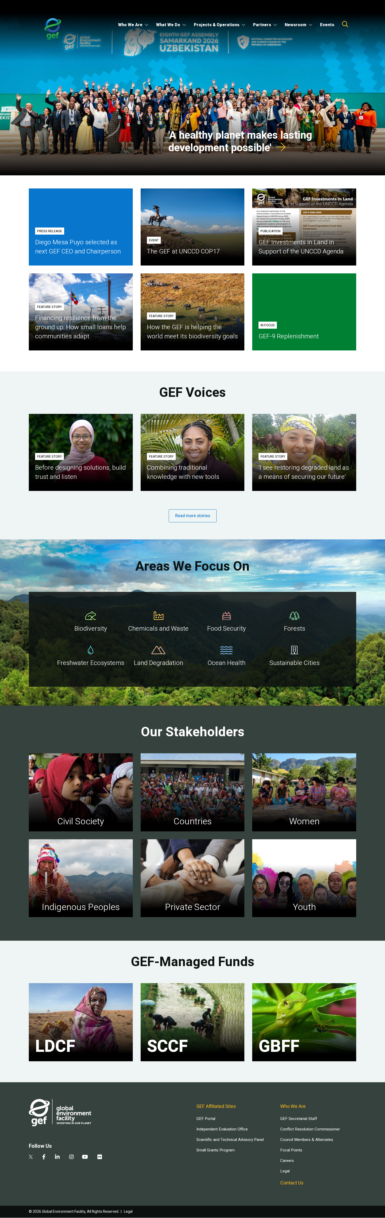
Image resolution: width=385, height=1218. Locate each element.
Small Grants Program (215, 1150)
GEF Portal (205, 1119)
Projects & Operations (216, 25)
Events (327, 25)
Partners (262, 25)
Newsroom (295, 25)
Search (345, 24)
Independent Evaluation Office (222, 1129)
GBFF (278, 1046)
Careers (287, 1160)
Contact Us (292, 1183)
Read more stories (192, 516)
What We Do (168, 25)
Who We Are (130, 25)
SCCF (167, 1046)
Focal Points (291, 1150)
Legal (285, 1171)
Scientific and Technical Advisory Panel (230, 1140)
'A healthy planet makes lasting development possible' (240, 142)
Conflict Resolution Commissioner (310, 1129)
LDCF (55, 1046)
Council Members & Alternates (306, 1140)
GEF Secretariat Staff (298, 1119)
